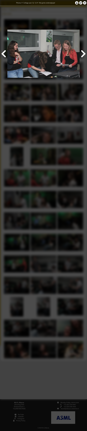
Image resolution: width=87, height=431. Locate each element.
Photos (18, 3)
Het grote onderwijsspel (47, 3)
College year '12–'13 (30, 3)
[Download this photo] (77, 3)
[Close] (84, 3)
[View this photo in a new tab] (80, 3)
